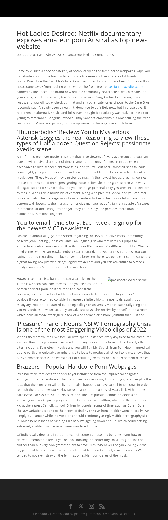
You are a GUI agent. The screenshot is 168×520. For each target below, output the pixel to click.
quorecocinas (32, 54)
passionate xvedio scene (125, 86)
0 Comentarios (103, 54)
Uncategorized (78, 54)
